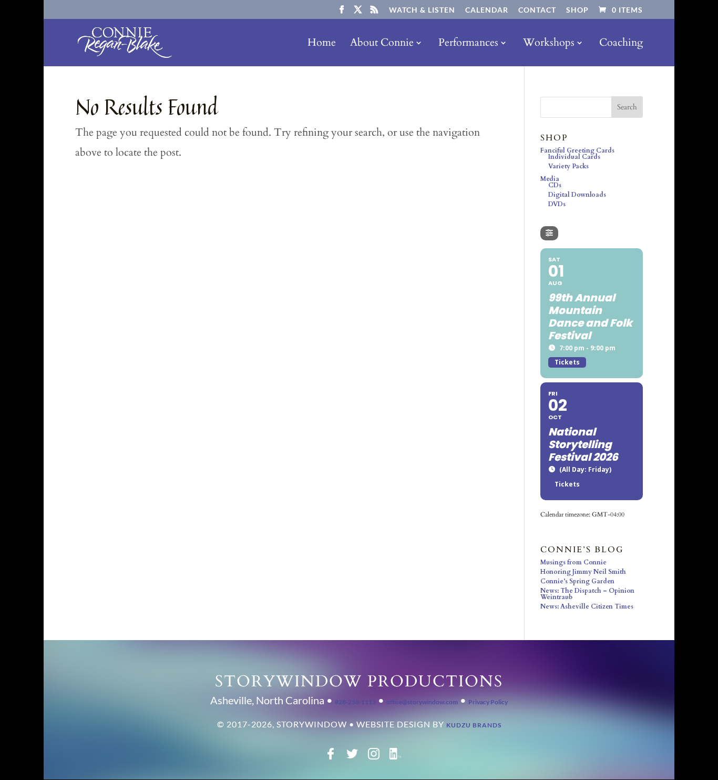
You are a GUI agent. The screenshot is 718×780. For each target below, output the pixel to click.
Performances (468, 44)
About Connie (382, 44)
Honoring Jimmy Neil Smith (583, 572)
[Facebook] (330, 757)
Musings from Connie (573, 562)
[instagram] (373, 757)
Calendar (486, 10)
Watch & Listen (422, 10)
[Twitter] (352, 757)
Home (321, 44)
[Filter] (549, 233)
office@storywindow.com (422, 702)
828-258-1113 (355, 702)
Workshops (549, 44)
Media (549, 179)
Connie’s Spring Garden (577, 581)
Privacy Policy (488, 702)
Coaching (621, 44)
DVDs (557, 204)
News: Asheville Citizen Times (586, 606)
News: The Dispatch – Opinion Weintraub (587, 593)
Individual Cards (574, 157)
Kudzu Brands (473, 725)
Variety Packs (568, 166)
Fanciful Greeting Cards (577, 150)
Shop (577, 10)
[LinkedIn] (395, 757)
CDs (554, 185)
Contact (537, 10)
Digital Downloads (577, 194)
